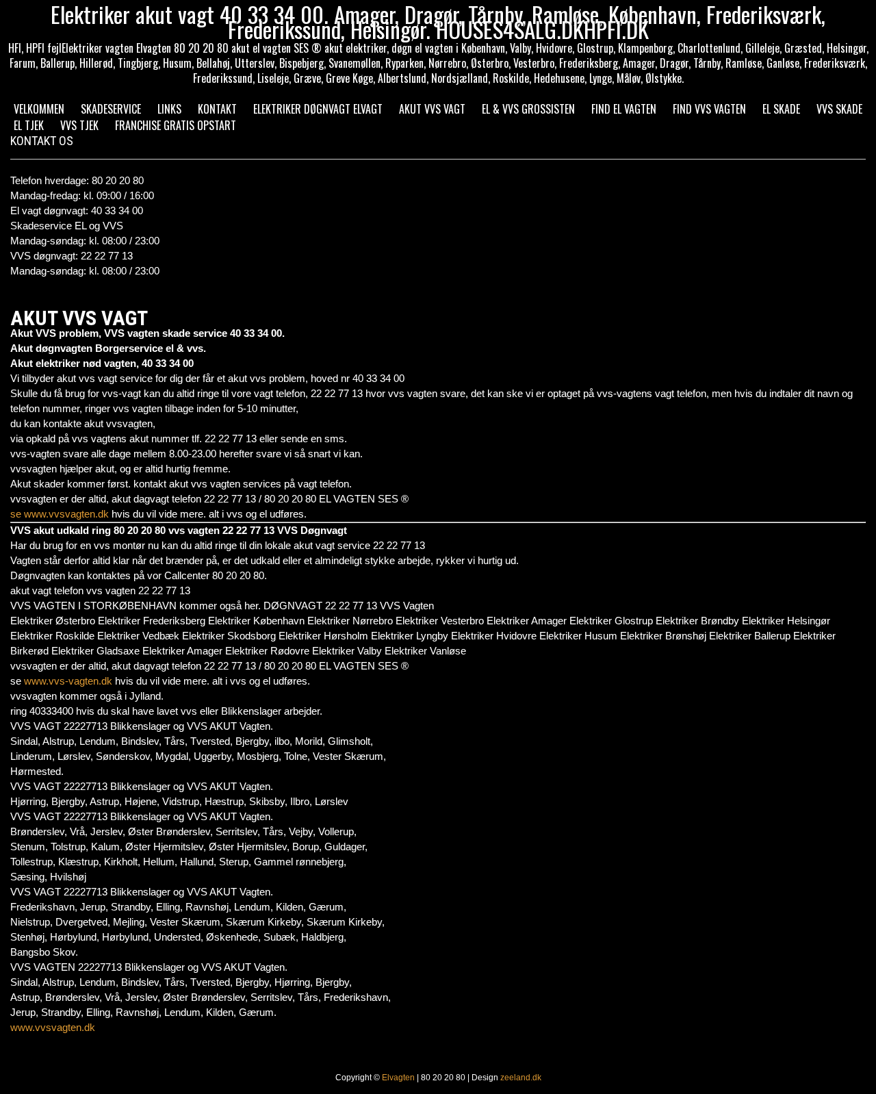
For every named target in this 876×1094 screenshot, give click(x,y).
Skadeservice (111, 109)
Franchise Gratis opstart (175, 125)
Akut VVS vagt (432, 109)
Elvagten (398, 1077)
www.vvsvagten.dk (52, 1027)
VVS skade (839, 109)
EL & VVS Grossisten (528, 109)
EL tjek (29, 125)
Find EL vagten (623, 109)
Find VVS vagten (709, 109)
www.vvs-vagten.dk (68, 681)
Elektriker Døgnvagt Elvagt (318, 109)
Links (169, 109)
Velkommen (39, 109)
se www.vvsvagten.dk (59, 514)
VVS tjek (79, 125)
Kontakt (217, 109)
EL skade (781, 109)
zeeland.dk (520, 1077)
